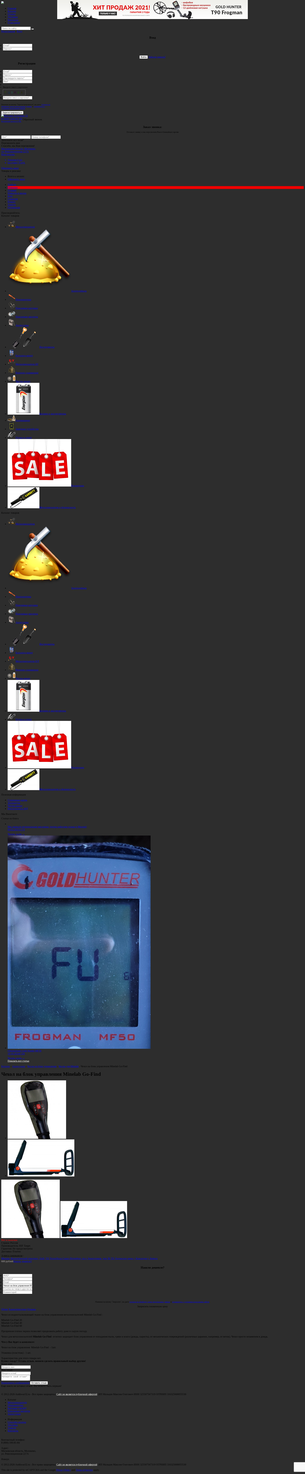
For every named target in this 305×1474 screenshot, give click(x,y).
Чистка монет (23, 381)
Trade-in (12, 184)
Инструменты (46, 347)
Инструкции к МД (18, 808)
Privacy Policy (63, 1470)
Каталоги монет (24, 355)
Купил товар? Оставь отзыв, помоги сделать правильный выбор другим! (43, 1361)
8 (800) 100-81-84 (11, 119)
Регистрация (8, 31)
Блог (10, 196)
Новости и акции (17, 193)
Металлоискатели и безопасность (57, 507)
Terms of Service (84, 1470)
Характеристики (18, 1309)
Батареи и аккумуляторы (52, 413)
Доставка (13, 17)
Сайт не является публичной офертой (76, 1394)
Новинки (13, 187)
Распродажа (77, 485)
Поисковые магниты (27, 316)
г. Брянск (153, 1258)
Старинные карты (17, 800)
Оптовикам (14, 207)
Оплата (12, 14)
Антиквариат (23, 420)
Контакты (13, 19)
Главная (12, 8)
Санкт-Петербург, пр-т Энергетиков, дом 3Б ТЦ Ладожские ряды (97, 1258)
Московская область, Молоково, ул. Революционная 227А (18, 150)
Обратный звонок (32, 119)
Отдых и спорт (24, 437)
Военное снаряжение (27, 372)
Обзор (4, 1309)
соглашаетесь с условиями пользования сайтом (23, 107)
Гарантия (13, 199)
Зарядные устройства (27, 429)
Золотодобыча (79, 291)
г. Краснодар (140, 1258)
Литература (14, 803)
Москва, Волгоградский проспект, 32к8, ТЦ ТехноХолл (31, 1258)
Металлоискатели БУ (27, 364)
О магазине (14, 22)
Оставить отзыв (39, 1383)
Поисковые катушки (27, 308)
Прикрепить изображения (15, 1382)
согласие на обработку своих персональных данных (25, 105)
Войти (143, 57)
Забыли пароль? (157, 57)
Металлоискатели (25, 226)
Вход (19, 31)
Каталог (12, 11)
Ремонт (12, 201)
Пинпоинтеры (23, 299)
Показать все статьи (18, 1061)
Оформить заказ (10, 168)
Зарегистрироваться (12, 112)
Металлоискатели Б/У (27, 661)
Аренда (12, 204)
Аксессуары (22, 325)
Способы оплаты (17, 1422)
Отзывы (12, 190)
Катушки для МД (17, 1408)
